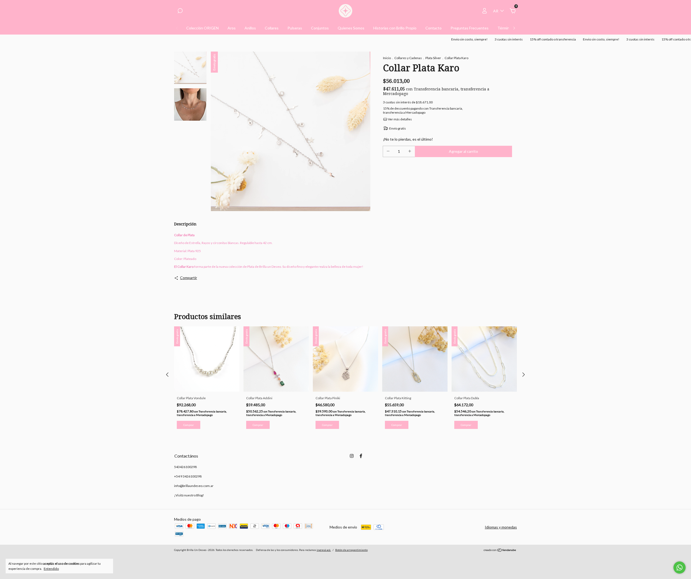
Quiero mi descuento (345, 114)
